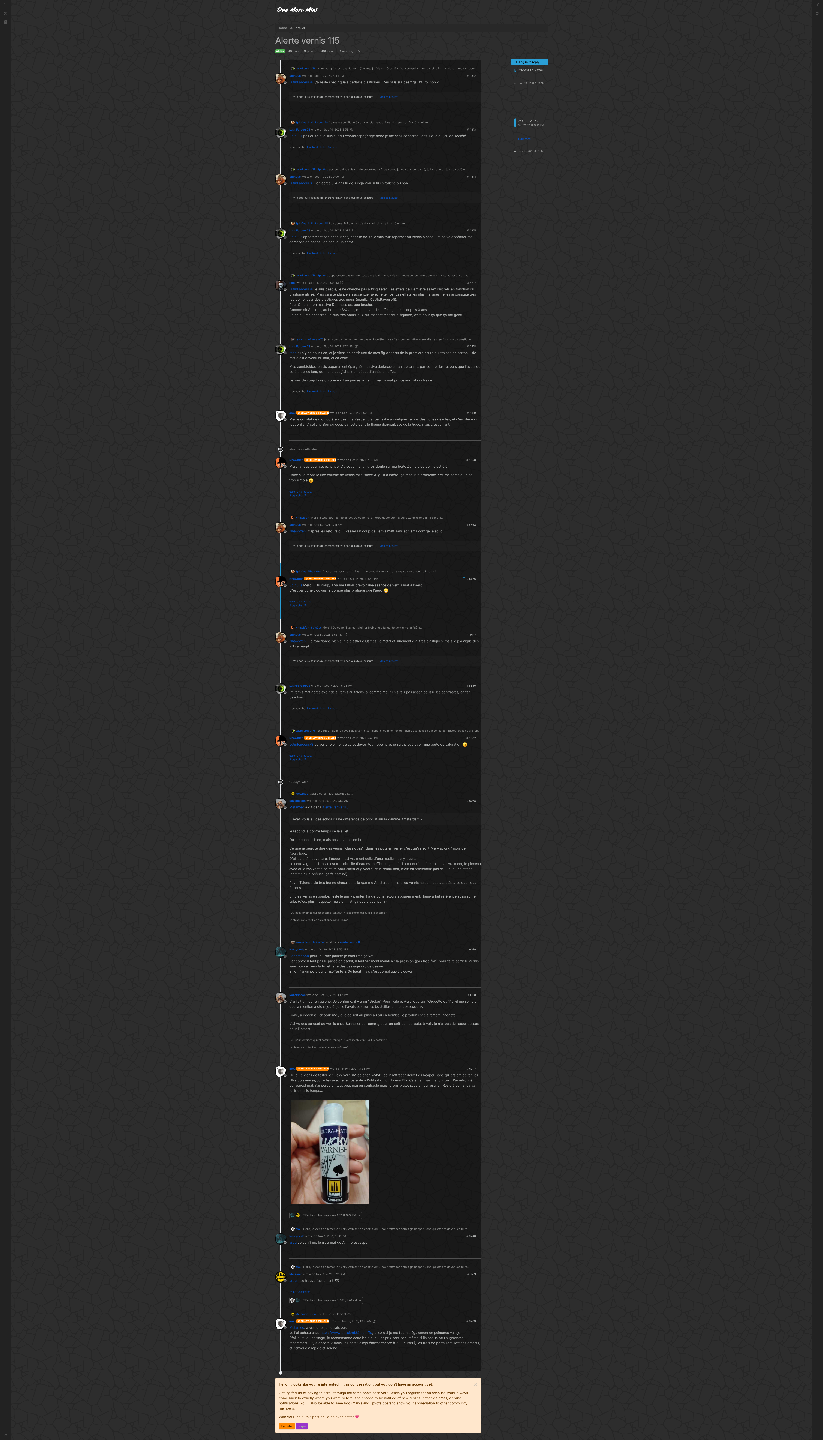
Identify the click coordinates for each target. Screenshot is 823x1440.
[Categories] (5, 5)
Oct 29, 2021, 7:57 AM (334, 800)
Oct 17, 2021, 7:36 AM (364, 460)
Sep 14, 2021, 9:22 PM (339, 346)
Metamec (302, 793)
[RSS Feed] (359, 51)
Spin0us (295, 75)
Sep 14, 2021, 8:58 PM (339, 129)
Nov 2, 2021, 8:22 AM (330, 1274)
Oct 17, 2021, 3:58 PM (328, 634)
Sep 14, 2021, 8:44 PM (329, 75)
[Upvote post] (471, 109)
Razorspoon (297, 800)
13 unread (524, 139)
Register (287, 1426)
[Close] (475, 1384)
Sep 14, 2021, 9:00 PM (329, 176)
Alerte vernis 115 (335, 807)
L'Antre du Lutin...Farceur (322, 147)
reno (292, 282)
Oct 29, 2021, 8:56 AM (333, 949)
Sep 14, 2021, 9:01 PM (338, 230)
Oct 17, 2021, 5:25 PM (338, 685)
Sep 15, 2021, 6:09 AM (357, 412)
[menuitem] (817, 5)
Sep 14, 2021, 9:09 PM (324, 282)
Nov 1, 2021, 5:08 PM (332, 1236)
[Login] (817, 5)
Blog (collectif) (298, 495)
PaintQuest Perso (299, 1291)
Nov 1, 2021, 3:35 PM (356, 1068)
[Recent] (5, 13)
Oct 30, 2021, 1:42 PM (333, 995)
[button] (5, 22)
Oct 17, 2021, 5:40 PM (364, 738)
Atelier (280, 51)
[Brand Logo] (297, 10)
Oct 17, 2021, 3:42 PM (364, 578)
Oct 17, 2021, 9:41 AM (328, 524)
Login (302, 1426)
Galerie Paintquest (300, 491)
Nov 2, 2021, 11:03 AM (357, 1321)
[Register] (817, 13)
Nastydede (296, 949)
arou (292, 412)
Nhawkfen (296, 460)
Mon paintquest (389, 96)
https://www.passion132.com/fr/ (346, 1332)
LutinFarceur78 (306, 68)
